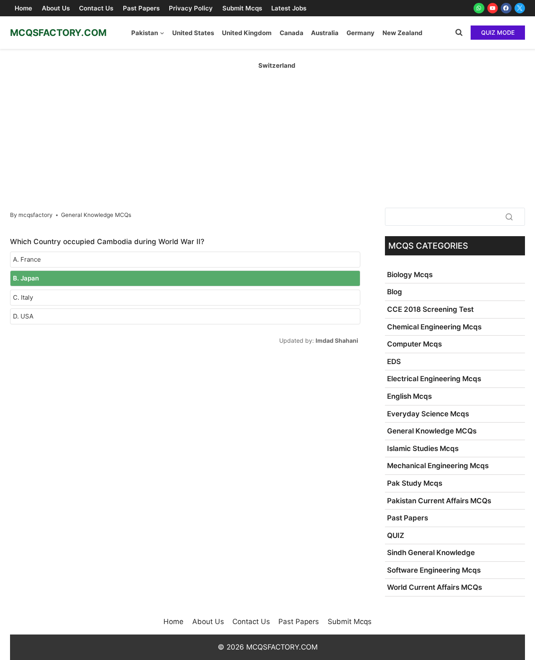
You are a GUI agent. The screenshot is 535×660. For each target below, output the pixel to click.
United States (193, 33)
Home (23, 8)
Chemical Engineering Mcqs (434, 327)
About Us (56, 8)
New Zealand (402, 33)
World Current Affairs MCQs (434, 587)
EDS (394, 361)
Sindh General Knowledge (431, 552)
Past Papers (141, 8)
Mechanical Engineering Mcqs (438, 465)
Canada (291, 33)
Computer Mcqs (414, 344)
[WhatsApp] (479, 8)
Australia (325, 33)
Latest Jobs (288, 8)
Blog (394, 292)
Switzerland (277, 65)
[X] (520, 8)
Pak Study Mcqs (414, 483)
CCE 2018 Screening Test (430, 309)
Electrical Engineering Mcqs (434, 379)
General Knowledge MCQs (96, 215)
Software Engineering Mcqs (434, 570)
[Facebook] (506, 8)
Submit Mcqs (242, 8)
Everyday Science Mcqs (428, 414)
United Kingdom (247, 33)
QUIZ (395, 535)
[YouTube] (492, 8)
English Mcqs (409, 396)
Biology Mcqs (410, 274)
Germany (360, 33)
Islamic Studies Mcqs (423, 448)
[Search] (509, 216)
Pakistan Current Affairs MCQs (439, 501)
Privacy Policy (191, 8)
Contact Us (96, 8)
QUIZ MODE (498, 32)
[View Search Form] (458, 32)
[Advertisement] (267, 111)
